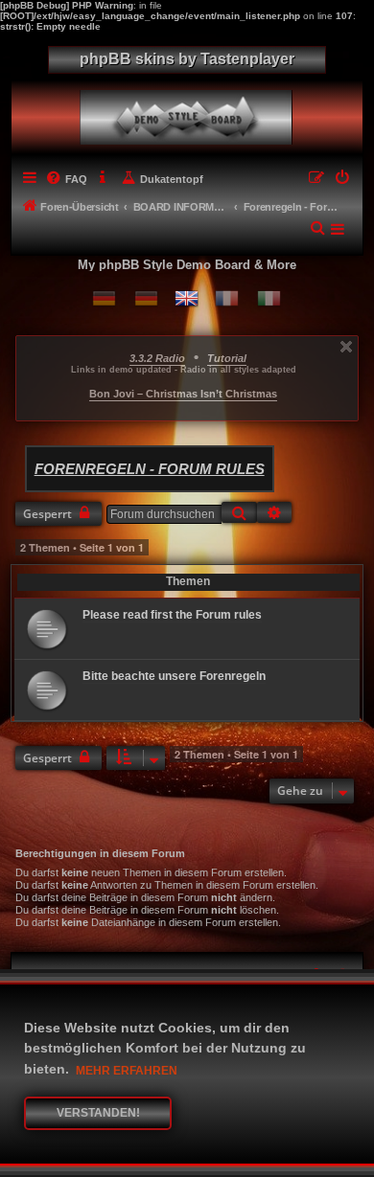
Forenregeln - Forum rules (150, 469)
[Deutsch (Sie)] (146, 298)
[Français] (227, 298)
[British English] (186, 298)
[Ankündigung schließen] (346, 346)
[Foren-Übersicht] (190, 112)
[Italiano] (269, 298)
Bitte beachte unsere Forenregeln (174, 676)
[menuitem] (66, 179)
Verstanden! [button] (98, 1113)
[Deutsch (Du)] (104, 298)
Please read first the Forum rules (172, 615)
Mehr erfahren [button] (126, 1070)
